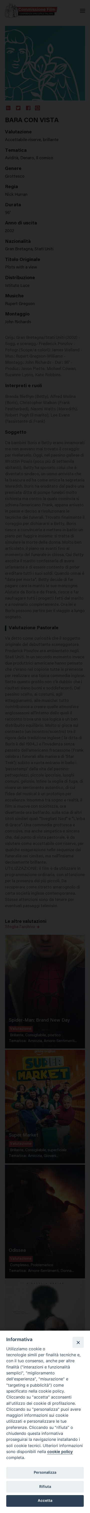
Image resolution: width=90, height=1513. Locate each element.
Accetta (45, 1500)
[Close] (78, 1342)
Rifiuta (45, 1486)
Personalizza (45, 1472)
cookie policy (60, 1451)
